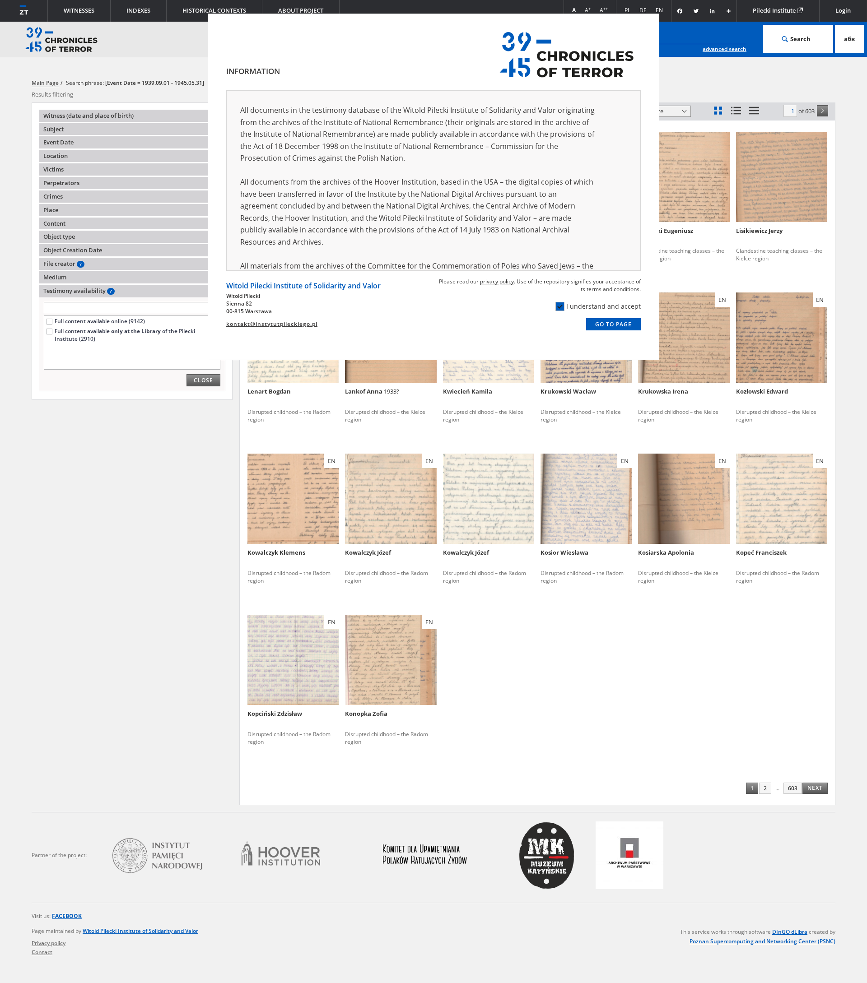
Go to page (613, 324)
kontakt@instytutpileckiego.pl (271, 324)
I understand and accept (603, 306)
